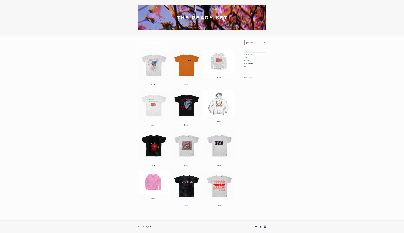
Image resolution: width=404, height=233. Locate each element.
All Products (248, 54)
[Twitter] (256, 227)
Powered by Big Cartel (145, 227)
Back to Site (248, 78)
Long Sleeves (248, 63)
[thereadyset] (202, 17)
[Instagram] (265, 227)
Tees (245, 57)
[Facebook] (261, 227)
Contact (246, 75)
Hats (245, 66)
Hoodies (247, 60)
